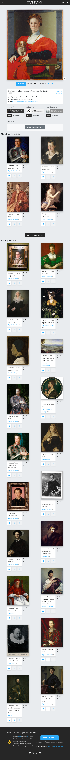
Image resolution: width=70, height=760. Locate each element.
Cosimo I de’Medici (13, 416)
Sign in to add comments (35, 127)
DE (48, 412)
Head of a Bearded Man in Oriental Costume (48, 551)
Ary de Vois (45, 556)
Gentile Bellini (12, 373)
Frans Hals (11, 663)
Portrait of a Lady (13, 214)
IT (19, 171)
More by (35, 235)
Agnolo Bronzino (13, 171)
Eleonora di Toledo (48, 649)
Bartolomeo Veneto (48, 325)
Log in (50, 746)
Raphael (10, 613)
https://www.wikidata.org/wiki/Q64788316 (24, 101)
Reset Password (58, 746)
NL (15, 663)
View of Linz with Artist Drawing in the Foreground (48, 358)
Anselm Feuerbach (47, 606)
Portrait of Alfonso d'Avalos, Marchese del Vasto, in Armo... (14, 708)
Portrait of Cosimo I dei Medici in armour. (14, 465)
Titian (10, 715)
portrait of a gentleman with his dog (47, 504)
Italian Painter (46, 459)
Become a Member (49, 738)
